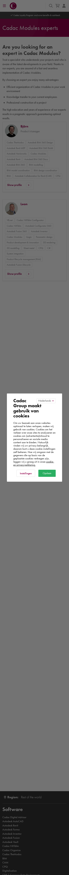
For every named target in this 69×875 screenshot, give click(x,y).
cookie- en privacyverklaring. (33, 463)
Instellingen (26, 473)
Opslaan (47, 473)
